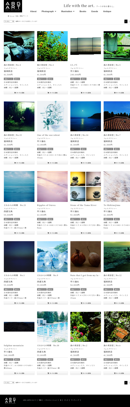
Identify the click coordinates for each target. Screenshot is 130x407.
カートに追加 (19, 93)
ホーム (12, 16)
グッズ (66, 400)
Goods (94, 11)
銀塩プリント (8, 79)
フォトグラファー (10, 68)
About (33, 11)
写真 (17, 16)
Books (83, 11)
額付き (17, 79)
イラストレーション (50, 400)
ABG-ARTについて (29, 400)
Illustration (66, 11)
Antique (107, 11)
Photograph (48, 11)
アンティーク (75, 400)
